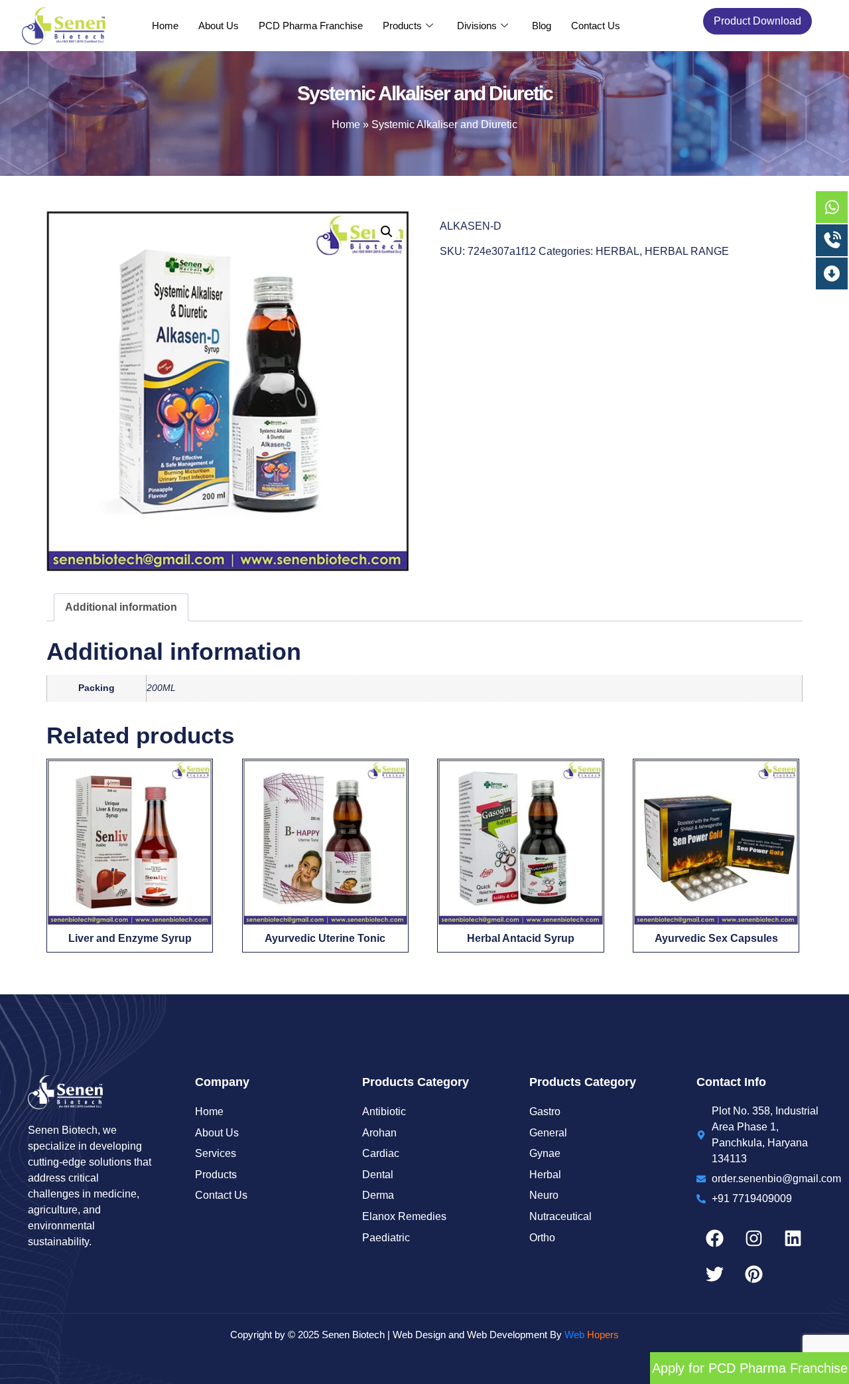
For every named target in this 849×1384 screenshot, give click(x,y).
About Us (218, 25)
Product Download (757, 21)
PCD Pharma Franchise (311, 25)
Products (402, 25)
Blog (541, 25)
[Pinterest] (753, 1274)
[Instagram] (753, 1238)
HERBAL (617, 251)
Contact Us (595, 25)
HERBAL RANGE (687, 251)
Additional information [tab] (121, 607)
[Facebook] (714, 1238)
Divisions (477, 25)
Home (165, 25)
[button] (387, 232)
